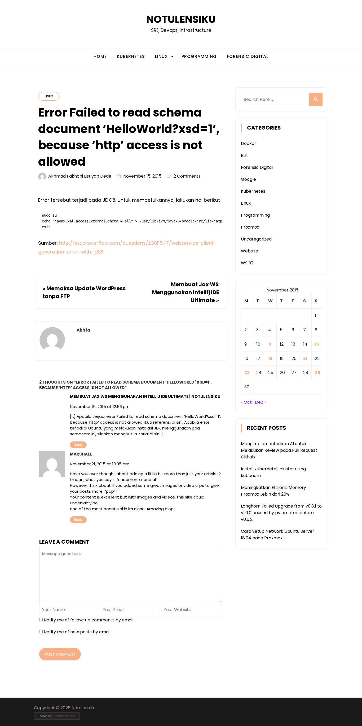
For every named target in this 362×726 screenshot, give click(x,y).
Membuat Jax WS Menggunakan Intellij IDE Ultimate (185, 292)
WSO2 (247, 263)
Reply (78, 445)
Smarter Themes (64, 716)
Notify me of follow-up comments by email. (89, 620)
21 (305, 358)
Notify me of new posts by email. (77, 632)
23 (247, 373)
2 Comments (187, 176)
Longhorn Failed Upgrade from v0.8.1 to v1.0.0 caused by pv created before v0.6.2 (281, 512)
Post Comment (60, 654)
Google (248, 179)
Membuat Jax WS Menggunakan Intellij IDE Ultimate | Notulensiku (145, 396)
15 (317, 344)
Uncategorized (256, 239)
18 (270, 358)
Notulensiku (181, 19)
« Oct (246, 402)
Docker (248, 143)
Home (100, 56)
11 (269, 344)
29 (317, 373)
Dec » (260, 402)
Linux (161, 56)
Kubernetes (131, 56)
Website (249, 251)
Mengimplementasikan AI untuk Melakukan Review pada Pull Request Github (279, 450)
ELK (244, 155)
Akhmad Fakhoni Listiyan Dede (79, 176)
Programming (199, 56)
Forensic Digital (247, 56)
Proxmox (250, 227)
